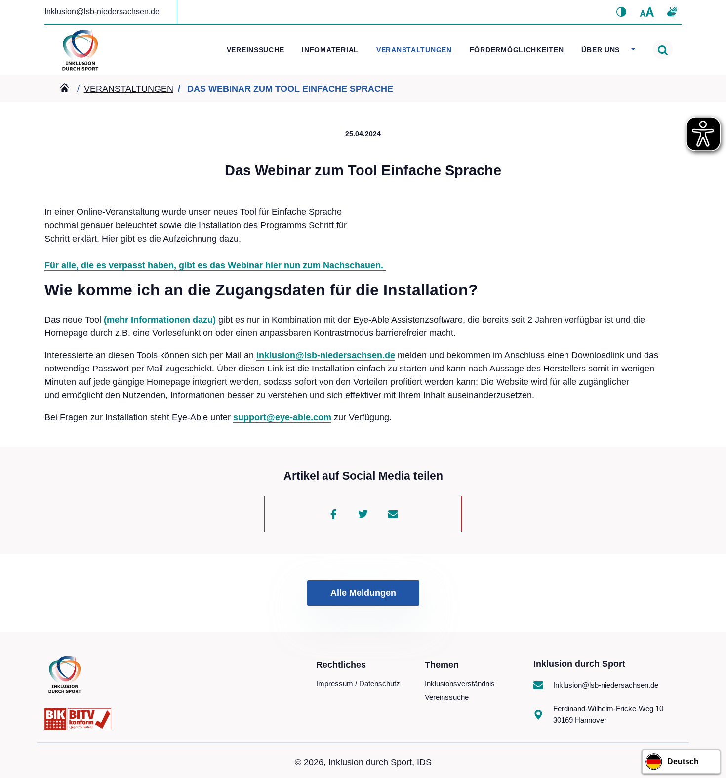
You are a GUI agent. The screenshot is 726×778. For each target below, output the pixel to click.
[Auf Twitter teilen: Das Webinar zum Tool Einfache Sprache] (363, 514)
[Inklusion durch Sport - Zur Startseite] (80, 48)
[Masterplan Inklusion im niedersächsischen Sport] (66, 89)
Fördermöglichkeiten (517, 50)
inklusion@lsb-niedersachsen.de (325, 355)
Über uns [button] (601, 50)
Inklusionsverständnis (460, 683)
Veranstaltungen (414, 50)
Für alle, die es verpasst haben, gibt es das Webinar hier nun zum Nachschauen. (215, 265)
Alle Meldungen (363, 593)
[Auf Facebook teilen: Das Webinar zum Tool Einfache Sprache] (333, 514)
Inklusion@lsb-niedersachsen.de (102, 11)
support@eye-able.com (282, 417)
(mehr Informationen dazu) (160, 320)
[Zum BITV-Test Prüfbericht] (77, 719)
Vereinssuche (255, 50)
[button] (621, 11)
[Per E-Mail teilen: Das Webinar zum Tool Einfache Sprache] (393, 514)
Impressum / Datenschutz (358, 683)
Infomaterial (330, 50)
